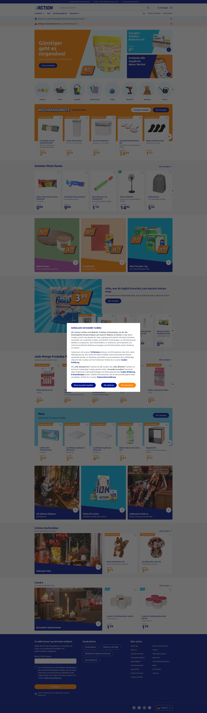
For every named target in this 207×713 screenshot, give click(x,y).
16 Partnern (95, 352)
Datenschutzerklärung (106, 377)
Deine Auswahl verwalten (83, 385)
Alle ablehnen (109, 385)
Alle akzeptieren (127, 385)
